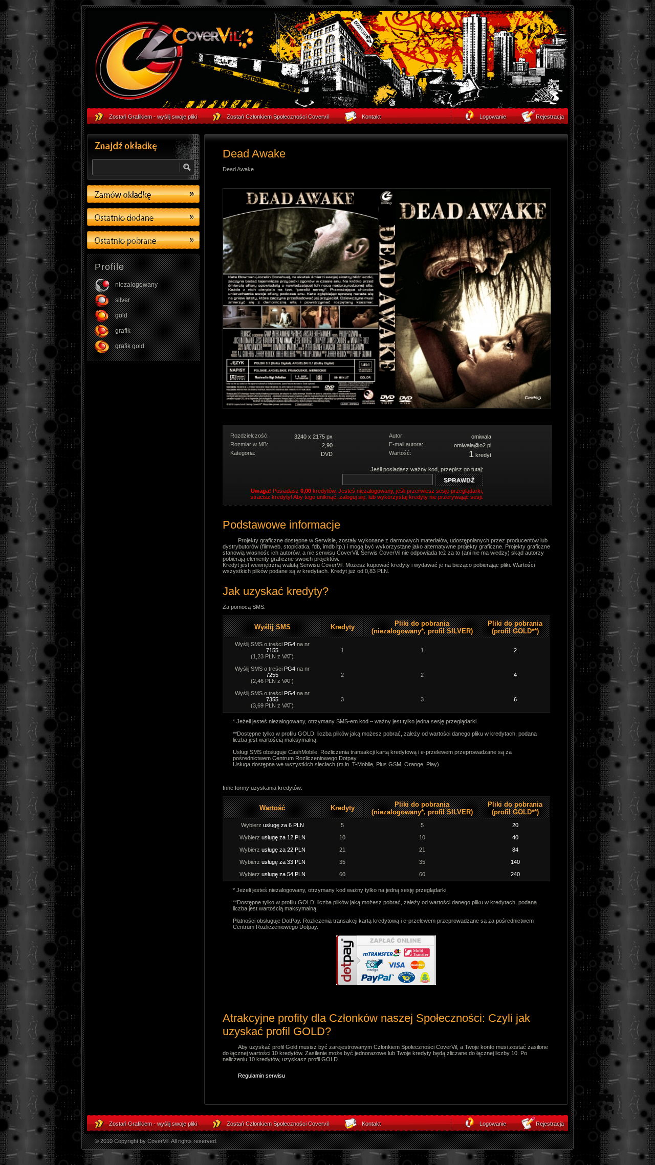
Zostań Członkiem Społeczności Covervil (278, 1124)
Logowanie (492, 1124)
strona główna (174, 62)
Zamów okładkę (143, 194)
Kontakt (371, 1124)
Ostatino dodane (143, 217)
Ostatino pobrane (143, 240)
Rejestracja (550, 1124)
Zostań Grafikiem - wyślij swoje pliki (153, 1124)
